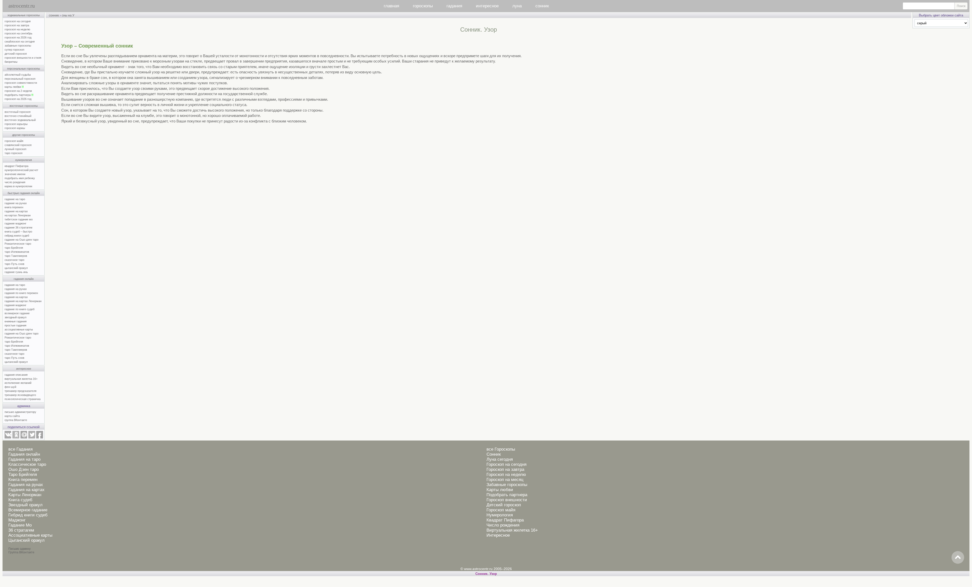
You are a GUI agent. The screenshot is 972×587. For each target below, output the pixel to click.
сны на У (68, 15)
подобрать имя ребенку (20, 178)
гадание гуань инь (16, 272)
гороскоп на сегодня (18, 21)
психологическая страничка (22, 399)
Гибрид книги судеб (28, 515)
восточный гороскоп (18, 111)
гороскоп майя (14, 140)
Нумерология (500, 515)
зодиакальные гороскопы (23, 15)
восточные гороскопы (24, 105)
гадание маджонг (15, 223)
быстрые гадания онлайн (24, 193)
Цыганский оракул (26, 540)
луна (517, 6)
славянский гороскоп (18, 144)
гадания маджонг (15, 305)
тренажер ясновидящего (20, 394)
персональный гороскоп (20, 78)
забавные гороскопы (18, 45)
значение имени (15, 174)
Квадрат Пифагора (505, 520)
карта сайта (12, 415)
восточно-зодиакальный (20, 119)
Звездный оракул (25, 504)
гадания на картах (16, 297)
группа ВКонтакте (16, 420)
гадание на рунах (16, 203)
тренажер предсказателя (20, 390)
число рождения (15, 182)
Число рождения (503, 525)
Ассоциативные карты (30, 535)
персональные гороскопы (23, 68)
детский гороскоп (16, 53)
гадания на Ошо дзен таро (21, 333)
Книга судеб (20, 499)
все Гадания (20, 449)
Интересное (498, 535)
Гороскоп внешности (507, 499)
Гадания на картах (26, 489)
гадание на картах (16, 211)
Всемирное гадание (27, 510)
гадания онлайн (24, 278)
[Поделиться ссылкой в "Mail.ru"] (24, 437)
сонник (542, 6)
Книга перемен (22, 479)
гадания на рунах (16, 288)
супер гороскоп (14, 49)
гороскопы (423, 6)
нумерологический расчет (21, 170)
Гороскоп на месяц (505, 479)
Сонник (494, 454)
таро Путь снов (14, 263)
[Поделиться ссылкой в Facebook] (39, 437)
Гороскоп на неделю (506, 474)
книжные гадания (16, 321)
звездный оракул (15, 317)
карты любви (14, 86)
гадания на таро (15, 284)
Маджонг (17, 520)
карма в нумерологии (18, 186)
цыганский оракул (16, 267)
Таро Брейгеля (22, 474)
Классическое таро (27, 464)
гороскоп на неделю (17, 29)
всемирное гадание (17, 313)
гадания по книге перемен (21, 293)
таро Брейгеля (14, 247)
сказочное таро (14, 259)
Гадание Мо (20, 525)
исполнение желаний (18, 382)
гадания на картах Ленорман (24, 301)
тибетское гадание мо (19, 219)
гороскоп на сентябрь (18, 33)
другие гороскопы (23, 134)
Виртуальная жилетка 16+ (512, 530)
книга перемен (14, 207)
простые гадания (15, 325)
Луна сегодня (500, 459)
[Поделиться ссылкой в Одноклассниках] (15, 437)
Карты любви (500, 489)
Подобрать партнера (507, 494)
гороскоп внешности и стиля (23, 57)
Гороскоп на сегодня (506, 464)
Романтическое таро (18, 243)
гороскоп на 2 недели (18, 90)
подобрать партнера (19, 94)
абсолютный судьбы (18, 74)
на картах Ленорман (18, 215)
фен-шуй (10, 386)
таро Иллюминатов (17, 251)
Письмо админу (19, 549)
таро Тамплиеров (16, 255)
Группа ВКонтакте (21, 552)
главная (391, 6)
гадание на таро (15, 199)
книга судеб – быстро (18, 231)
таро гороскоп (14, 153)
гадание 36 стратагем (18, 227)
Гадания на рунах (25, 484)
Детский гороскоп (504, 504)
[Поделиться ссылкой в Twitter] (31, 437)
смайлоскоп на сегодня (20, 41)
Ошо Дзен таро (23, 469)
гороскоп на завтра (17, 25)
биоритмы (11, 61)
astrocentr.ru (21, 6)
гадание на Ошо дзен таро (21, 239)
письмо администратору (20, 411)
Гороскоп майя (501, 510)
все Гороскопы (501, 449)
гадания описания (16, 374)
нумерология (23, 159)
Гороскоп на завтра (505, 469)
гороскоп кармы (15, 128)
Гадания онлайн (24, 454)
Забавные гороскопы (507, 484)
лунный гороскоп (15, 149)
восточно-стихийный (18, 115)
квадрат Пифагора (16, 165)
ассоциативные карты (19, 329)
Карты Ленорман (24, 494)
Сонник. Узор (486, 574)
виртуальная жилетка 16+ (21, 378)
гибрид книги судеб (17, 235)
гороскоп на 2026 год (18, 37)
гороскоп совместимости (21, 82)
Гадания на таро (24, 459)
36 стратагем (21, 530)
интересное (487, 6)
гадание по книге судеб (19, 309)
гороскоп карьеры (16, 123)
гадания (454, 6)
